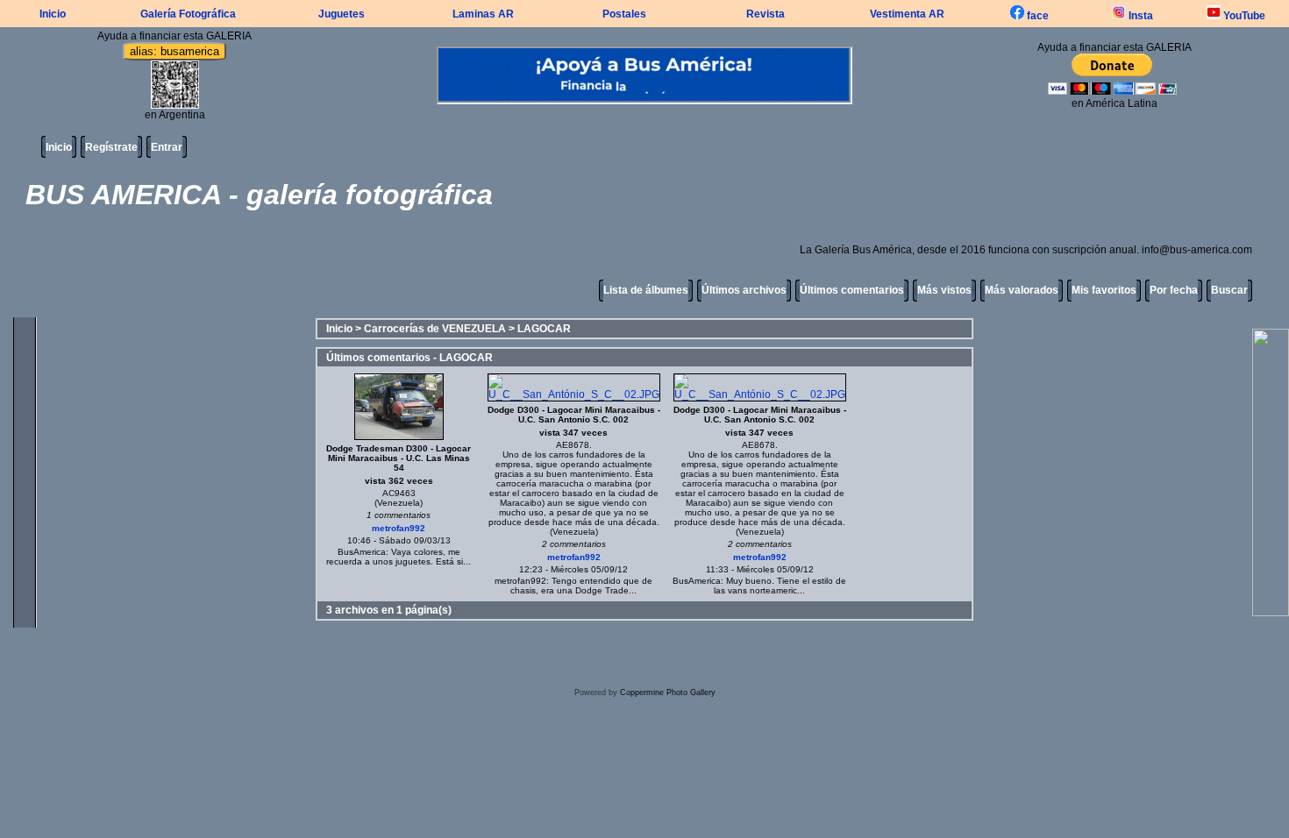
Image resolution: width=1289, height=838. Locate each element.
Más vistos (944, 290)
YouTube (1243, 16)
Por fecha (1174, 290)
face (1036, 16)
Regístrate (111, 147)
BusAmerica (362, 552)
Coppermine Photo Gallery (668, 692)
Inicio (52, 14)
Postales (624, 14)
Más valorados (1021, 290)
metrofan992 (398, 528)
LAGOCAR (544, 329)
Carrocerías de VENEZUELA (435, 329)
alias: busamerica (174, 51)
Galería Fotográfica (188, 14)
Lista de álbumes (645, 290)
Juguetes (341, 14)
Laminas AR (483, 14)
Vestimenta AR (907, 14)
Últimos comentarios (852, 290)
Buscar (1229, 290)
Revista (765, 14)
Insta (1139, 16)
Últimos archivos (744, 290)
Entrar (166, 147)
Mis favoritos (1104, 290)
